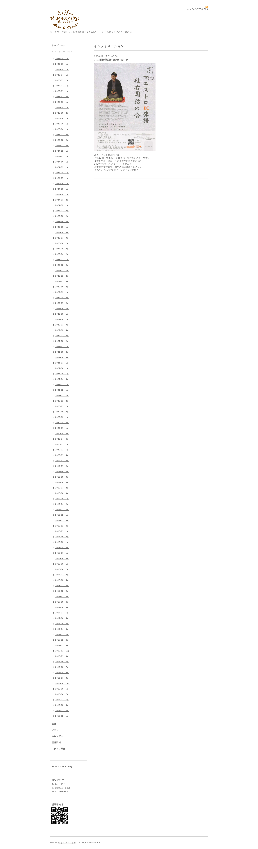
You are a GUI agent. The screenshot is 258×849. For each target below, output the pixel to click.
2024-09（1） (62, 167)
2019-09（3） (62, 477)
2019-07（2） (62, 488)
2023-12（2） (62, 216)
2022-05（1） (62, 314)
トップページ (58, 45)
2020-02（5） (62, 450)
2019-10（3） (62, 471)
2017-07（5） (62, 613)
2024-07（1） (62, 178)
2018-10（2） (62, 537)
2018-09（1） (62, 542)
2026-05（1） (62, 69)
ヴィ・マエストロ (67, 842)
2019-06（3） (62, 493)
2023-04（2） (62, 254)
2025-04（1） (62, 129)
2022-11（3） (62, 281)
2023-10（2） (62, 221)
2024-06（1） (62, 183)
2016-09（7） (62, 667)
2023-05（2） (62, 249)
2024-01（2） (62, 211)
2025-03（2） (62, 135)
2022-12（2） (62, 276)
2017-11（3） (62, 596)
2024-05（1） (62, 189)
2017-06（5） (62, 618)
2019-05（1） (62, 499)
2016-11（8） (62, 656)
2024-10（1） (62, 162)
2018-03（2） (62, 575)
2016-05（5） (62, 689)
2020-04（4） (62, 439)
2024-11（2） (62, 156)
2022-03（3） (62, 325)
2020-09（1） (62, 417)
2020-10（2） (62, 412)
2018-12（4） (62, 526)
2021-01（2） (62, 395)
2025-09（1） (62, 107)
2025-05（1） (62, 124)
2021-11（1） (62, 346)
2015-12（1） (62, 716)
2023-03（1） (62, 260)
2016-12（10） (62, 651)
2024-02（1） (62, 205)
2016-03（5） (62, 700)
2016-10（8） (62, 662)
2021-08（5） (62, 357)
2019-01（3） (62, 520)
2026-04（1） (62, 75)
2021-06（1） (62, 368)
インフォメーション (62, 51)
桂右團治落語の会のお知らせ (111, 59)
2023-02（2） (62, 265)
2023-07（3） (62, 238)
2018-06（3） (62, 558)
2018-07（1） (62, 553)
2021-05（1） (62, 374)
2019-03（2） (62, 509)
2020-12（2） (62, 401)
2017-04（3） (62, 629)
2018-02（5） (62, 580)
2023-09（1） (62, 227)
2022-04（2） (62, 319)
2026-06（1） (62, 64)
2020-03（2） (62, 444)
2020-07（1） (62, 428)
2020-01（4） (62, 455)
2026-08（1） (62, 58)
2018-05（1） (62, 564)
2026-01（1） (62, 91)
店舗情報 (56, 742)
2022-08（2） (62, 298)
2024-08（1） (62, 173)
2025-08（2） (62, 113)
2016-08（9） (62, 672)
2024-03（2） (62, 200)
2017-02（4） (62, 640)
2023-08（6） (62, 232)
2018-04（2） (62, 569)
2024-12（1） (62, 151)
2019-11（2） (62, 466)
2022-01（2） (62, 336)
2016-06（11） (62, 683)
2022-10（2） (62, 287)
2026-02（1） (62, 86)
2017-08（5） (62, 607)
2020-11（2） (62, 406)
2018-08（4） (62, 547)
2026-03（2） (62, 80)
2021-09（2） (62, 352)
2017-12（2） (62, 591)
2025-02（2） (62, 140)
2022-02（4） (62, 330)
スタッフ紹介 (58, 748)
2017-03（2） (62, 634)
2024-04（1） (62, 194)
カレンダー (57, 736)
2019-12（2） (62, 461)
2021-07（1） (62, 363)
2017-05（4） (62, 624)
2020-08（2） (62, 423)
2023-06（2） (62, 243)
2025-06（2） (62, 118)
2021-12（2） (62, 341)
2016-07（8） (62, 678)
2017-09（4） (62, 602)
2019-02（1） (62, 515)
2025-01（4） (62, 145)
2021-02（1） (62, 390)
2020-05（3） (62, 433)
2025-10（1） (62, 102)
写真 (54, 724)
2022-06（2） (62, 308)
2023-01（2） (62, 270)
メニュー (56, 730)
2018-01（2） (62, 586)
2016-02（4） (62, 705)
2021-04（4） (62, 379)
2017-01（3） (62, 645)
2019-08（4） (62, 482)
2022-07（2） (62, 303)
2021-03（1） (62, 384)
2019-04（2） (62, 504)
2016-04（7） (62, 694)
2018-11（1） (62, 531)
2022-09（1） (62, 292)
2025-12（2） (62, 97)
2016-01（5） (62, 710)
